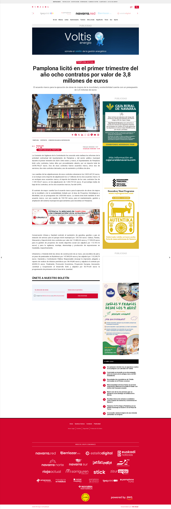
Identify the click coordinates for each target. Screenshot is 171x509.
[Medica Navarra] (60, 480)
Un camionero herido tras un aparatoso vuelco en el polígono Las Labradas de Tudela (121, 367)
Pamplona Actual (85, 62)
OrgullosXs (99, 20)
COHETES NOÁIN (75, 1)
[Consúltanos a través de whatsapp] (43, 7)
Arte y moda (90, 20)
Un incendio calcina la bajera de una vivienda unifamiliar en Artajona (120, 413)
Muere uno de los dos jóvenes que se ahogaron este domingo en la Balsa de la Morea (119, 393)
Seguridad (86, 428)
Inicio (71, 424)
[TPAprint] (110, 480)
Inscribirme (82, 296)
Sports (116, 20)
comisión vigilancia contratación (59, 140)
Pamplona (36, 140)
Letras (66, 20)
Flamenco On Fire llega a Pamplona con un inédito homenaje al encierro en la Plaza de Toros (120, 407)
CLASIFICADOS (103, 1)
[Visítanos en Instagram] (37, 7)
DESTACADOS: (57, 1)
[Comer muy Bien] (77, 480)
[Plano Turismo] (93, 480)
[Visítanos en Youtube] (45, 7)
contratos (43, 140)
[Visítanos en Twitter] (35, 7)
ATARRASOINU (83, 1)
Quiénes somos (80, 424)
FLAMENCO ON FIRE (93, 1)
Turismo (82, 20)
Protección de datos (96, 428)
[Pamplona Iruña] (126, 480)
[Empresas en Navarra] (44, 480)
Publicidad (97, 424)
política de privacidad (58, 295)
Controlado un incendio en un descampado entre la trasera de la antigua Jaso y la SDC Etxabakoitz (120, 374)
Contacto (89, 424)
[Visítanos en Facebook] (32, 7)
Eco (111, 20)
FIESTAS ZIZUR (66, 1)
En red (55, 20)
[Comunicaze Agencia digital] (85, 437)
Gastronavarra (74, 20)
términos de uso (46, 295)
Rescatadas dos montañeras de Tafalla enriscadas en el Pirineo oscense (119, 380)
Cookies (78, 428)
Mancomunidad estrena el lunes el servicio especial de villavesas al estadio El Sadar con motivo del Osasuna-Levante (121, 386)
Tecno (106, 20)
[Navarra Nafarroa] (85, 487)
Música (61, 20)
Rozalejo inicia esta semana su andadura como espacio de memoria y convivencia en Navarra (120, 400)
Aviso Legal (71, 428)
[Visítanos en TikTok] (40, 7)
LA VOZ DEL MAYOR (112, 1)
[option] (85, 13)
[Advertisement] (121, 268)
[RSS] (48, 7)
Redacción (40, 146)
